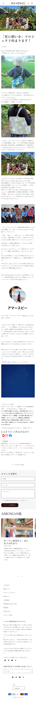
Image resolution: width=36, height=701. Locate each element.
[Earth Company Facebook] (10, 438)
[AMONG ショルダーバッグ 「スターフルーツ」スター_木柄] (18, 89)
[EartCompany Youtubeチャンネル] (3, 438)
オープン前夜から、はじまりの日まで (16, 542)
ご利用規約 (6, 600)
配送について (7, 589)
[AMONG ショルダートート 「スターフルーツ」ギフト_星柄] (18, 137)
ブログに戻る (19, 465)
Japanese (17, 688)
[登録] (31, 671)
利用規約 (5, 607)
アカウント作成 (7, 615)
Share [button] (4, 46)
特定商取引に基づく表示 (10, 604)
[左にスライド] (14, 576)
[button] (3, 3)
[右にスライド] (22, 576)
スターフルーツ (11, 97)
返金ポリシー (7, 596)
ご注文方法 (6, 585)
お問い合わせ (7, 611)
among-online (20, 697)
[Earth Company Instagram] (6, 438)
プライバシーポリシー (9, 592)
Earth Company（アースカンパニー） (14, 147)
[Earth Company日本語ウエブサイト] (15, 433)
